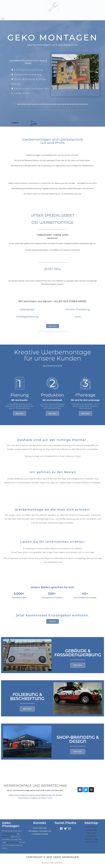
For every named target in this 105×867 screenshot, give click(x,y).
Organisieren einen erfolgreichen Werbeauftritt (74, 166)
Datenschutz (59, 863)
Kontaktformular (12, 842)
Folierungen (6, 837)
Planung (20, 394)
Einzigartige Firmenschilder (36, 548)
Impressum (46, 863)
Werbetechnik (91, 842)
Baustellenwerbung (33, 188)
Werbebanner (91, 836)
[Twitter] (85, 789)
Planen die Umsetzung (41, 166)
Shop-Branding (17, 188)
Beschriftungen (75, 188)
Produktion (52, 394)
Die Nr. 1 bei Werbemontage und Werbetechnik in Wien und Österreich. (35, 790)
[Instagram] (91, 789)
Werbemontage (91, 839)
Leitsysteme (63, 188)
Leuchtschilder (91, 830)
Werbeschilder (91, 827)
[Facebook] (80, 789)
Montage (85, 394)
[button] (54, 72)
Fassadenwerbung (49, 188)
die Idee (28, 166)
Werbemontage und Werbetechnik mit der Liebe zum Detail (53, 456)
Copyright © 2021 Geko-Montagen (52, 857)
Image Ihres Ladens (55, 552)
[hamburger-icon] (2, 18)
